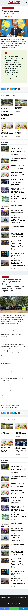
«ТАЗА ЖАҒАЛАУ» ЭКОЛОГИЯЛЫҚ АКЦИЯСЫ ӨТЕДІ (18, 198)
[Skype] (13, 89)
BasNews (4, 8)
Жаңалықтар (11, 8)
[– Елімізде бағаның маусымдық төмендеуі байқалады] (21, 125)
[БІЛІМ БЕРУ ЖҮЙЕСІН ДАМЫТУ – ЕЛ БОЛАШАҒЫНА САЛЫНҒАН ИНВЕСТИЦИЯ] (5, 181)
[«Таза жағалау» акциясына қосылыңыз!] (21, 102)
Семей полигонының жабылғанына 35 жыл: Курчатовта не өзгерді (17, 212)
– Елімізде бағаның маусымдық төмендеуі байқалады (20, 133)
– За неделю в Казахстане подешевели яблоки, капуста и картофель (7, 133)
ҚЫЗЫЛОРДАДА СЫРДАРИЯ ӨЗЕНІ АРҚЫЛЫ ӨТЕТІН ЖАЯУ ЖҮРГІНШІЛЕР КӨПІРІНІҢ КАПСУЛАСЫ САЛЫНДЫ (19, 264)
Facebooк (19, 45)
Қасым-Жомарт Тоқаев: (18, 226)
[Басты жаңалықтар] (14, 2)
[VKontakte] (8, 89)
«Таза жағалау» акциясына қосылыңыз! (19, 108)
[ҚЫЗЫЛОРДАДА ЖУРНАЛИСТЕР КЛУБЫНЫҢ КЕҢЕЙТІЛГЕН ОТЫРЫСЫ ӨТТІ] (5, 220)
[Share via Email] (16, 89)
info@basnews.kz (22, 597)
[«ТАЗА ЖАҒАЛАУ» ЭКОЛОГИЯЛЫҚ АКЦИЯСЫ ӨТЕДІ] (5, 199)
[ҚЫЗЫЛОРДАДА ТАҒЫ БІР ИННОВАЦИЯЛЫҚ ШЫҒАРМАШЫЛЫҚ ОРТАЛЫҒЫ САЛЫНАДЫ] (5, 190)
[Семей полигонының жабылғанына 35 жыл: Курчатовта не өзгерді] (5, 213)
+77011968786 (9, 599)
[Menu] (2, 3)
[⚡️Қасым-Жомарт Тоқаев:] (5, 228)
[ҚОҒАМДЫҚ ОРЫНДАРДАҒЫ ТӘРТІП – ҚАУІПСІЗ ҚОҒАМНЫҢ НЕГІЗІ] (5, 254)
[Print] (19, 89)
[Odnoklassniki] (11, 89)
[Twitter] (5, 89)
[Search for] (26, 3)
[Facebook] (2, 89)
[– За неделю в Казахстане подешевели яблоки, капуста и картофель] (7, 125)
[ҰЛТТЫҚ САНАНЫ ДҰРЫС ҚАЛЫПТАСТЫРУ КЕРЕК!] (5, 206)
